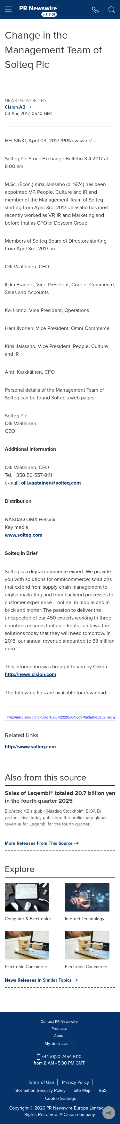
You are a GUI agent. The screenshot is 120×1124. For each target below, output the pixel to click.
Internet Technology (84, 918)
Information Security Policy (39, 1090)
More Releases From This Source (39, 843)
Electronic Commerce (26, 966)
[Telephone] (95, 9)
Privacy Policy (75, 1082)
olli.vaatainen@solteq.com (51, 482)
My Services (57, 1043)
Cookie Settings (60, 1098)
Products (59, 1028)
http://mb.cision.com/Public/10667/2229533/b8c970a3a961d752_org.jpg (62, 717)
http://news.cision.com (30, 674)
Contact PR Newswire (59, 1021)
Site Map (82, 1090)
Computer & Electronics (28, 918)
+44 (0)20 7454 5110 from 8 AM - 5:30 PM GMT (59, 1059)
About (59, 1035)
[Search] (112, 9)
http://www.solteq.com (30, 746)
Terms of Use (41, 1082)
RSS (103, 1090)
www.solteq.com (24, 535)
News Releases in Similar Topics (38, 980)
